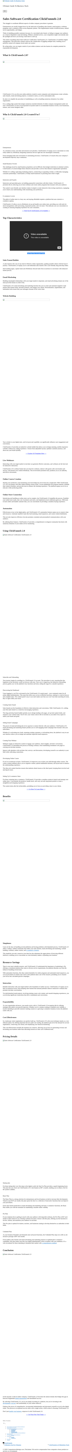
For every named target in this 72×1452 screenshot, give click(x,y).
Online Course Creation (14, 1431)
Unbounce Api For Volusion (12, 1445)
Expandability (13, 1437)
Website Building (13, 1430)
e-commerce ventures (32, 950)
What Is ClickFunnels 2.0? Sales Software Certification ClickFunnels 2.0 (16, 1426)
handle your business (15, 1411)
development (6, 1403)
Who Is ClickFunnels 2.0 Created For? (11, 1427)
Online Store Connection (14, 1432)
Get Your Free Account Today (36, 253)
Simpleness (12, 1435)
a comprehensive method (49, 1243)
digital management (21, 1398)
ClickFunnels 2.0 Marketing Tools (59, 1445)
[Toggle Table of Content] (4, 1423)
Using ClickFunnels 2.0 (10, 1433)
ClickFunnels (8, 1443)
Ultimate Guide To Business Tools (15, 6)
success (13, 1403)
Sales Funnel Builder (13, 1429)
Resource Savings (9, 1436)
